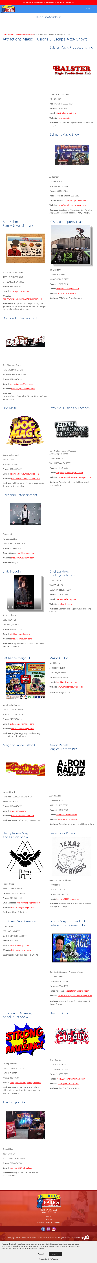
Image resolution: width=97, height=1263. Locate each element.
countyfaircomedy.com (68, 1083)
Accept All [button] (55, 1254)
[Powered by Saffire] (86, 1238)
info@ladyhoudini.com (20, 634)
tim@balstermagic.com (66, 113)
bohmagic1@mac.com (19, 291)
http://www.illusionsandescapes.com (74, 477)
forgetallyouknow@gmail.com (69, 472)
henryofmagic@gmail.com (28, 902)
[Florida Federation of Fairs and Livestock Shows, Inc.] (8, 9)
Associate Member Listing (25, 34)
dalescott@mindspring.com (76, 991)
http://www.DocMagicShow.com (25, 478)
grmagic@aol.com (18, 811)
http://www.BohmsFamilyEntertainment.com (22, 299)
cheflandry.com (65, 604)
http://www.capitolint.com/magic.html (75, 995)
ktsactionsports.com (67, 293)
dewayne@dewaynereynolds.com (24, 474)
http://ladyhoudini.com (21, 638)
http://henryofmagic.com (22, 907)
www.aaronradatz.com (68, 819)
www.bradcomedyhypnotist (70, 687)
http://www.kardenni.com (22, 557)
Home (4, 34)
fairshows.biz (64, 118)
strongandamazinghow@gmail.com (25, 1082)
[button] (71, 70)
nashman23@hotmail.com (21, 1168)
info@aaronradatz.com (66, 814)
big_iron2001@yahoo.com (67, 899)
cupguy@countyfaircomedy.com (70, 1079)
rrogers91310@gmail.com (67, 288)
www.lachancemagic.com (22, 728)
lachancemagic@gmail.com (22, 724)
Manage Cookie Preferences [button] (48, 1259)
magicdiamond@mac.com (21, 384)
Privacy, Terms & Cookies (48, 1222)
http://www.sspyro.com (21, 950)
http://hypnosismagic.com (23, 388)
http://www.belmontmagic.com (72, 205)
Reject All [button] (41, 1254)
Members (11, 34)
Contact (48, 1219)
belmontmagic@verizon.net (76, 200)
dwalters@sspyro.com (19, 945)
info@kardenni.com (25, 553)
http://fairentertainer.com (22, 815)
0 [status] (90, 9)
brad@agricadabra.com (66, 682)
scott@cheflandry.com (66, 599)
